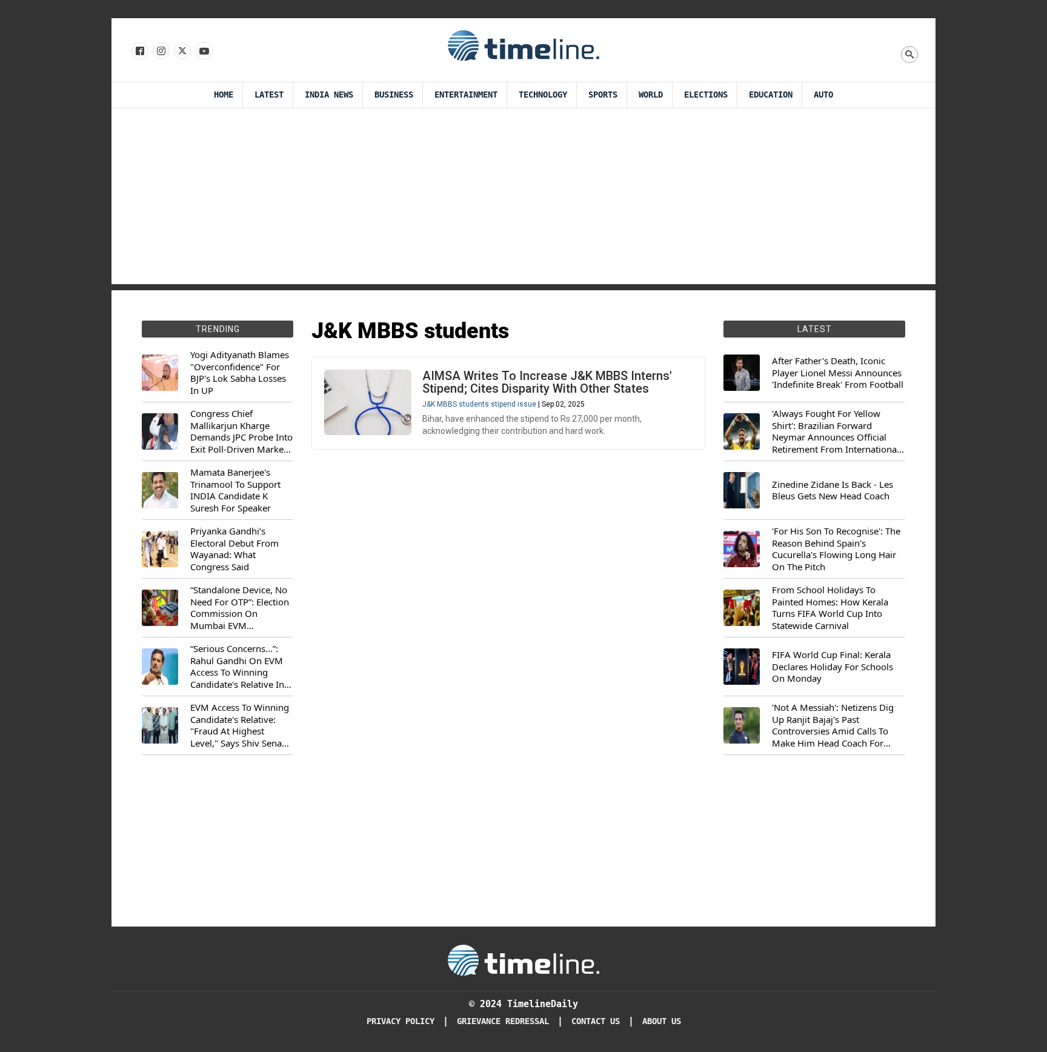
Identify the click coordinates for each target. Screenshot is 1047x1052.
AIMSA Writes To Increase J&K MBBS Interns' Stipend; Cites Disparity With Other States (547, 382)
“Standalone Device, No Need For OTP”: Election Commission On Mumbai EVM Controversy (239, 607)
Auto (823, 94)
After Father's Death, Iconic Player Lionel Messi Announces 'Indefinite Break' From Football (837, 372)
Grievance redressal (503, 1021)
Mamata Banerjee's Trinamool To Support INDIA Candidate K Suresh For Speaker (235, 490)
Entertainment (465, 94)
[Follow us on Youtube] (203, 51)
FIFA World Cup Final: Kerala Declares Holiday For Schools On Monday (832, 666)
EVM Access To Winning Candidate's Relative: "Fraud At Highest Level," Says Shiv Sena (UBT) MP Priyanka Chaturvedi (239, 725)
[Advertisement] (523, 199)
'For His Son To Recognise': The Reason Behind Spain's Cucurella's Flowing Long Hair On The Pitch (836, 549)
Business (393, 94)
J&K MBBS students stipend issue (479, 404)
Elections (706, 94)
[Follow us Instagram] (160, 51)
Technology (543, 94)
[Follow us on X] (181, 51)
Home (223, 94)
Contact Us (595, 1021)
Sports (602, 94)
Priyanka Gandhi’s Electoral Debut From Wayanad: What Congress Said (234, 549)
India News (329, 94)
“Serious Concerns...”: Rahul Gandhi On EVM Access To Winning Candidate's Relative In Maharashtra (237, 666)
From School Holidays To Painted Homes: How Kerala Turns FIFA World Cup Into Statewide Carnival (830, 607)
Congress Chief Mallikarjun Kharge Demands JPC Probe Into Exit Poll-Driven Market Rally (241, 431)
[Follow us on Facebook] (139, 51)
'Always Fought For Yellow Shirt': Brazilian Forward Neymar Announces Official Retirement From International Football (835, 431)
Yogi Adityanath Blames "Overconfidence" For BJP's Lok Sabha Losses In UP (239, 372)
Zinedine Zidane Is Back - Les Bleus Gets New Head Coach (832, 490)
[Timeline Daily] (523, 44)
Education (771, 94)
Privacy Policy (400, 1021)
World (651, 94)
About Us (661, 1021)
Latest (269, 94)
